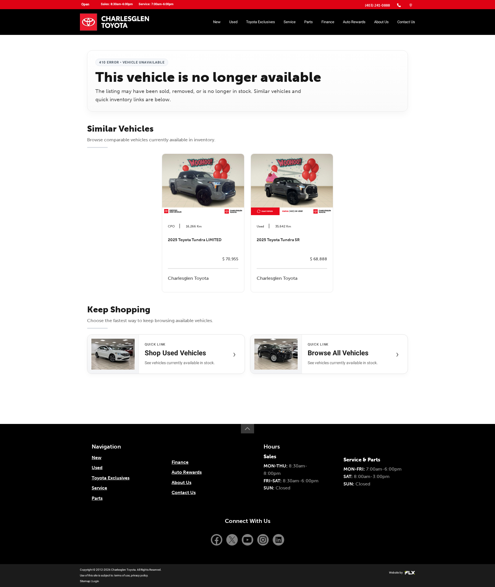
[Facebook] (217, 539)
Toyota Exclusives (260, 22)
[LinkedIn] (278, 539)
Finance (327, 22)
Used (233, 22)
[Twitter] (232, 539)
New (217, 22)
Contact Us (406, 22)
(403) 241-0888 (377, 5)
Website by (396, 572)
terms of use (122, 575)
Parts (308, 22)
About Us (381, 22)
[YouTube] (248, 539)
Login (95, 581)
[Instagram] (263, 539)
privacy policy (139, 575)
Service (290, 22)
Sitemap (85, 581)
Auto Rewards (354, 22)
